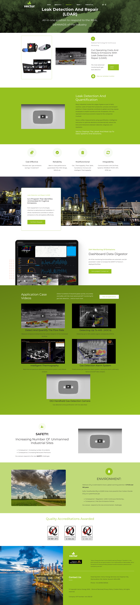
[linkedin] (102, 4)
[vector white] (29, 2)
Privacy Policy (108, 589)
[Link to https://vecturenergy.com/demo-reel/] (93, 39)
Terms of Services (97, 589)
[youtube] (105, 4)
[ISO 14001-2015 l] (87, 526)
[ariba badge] (75, 560)
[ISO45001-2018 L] (70, 526)
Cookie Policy (118, 589)
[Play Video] (70, 56)
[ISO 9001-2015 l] (52, 526)
